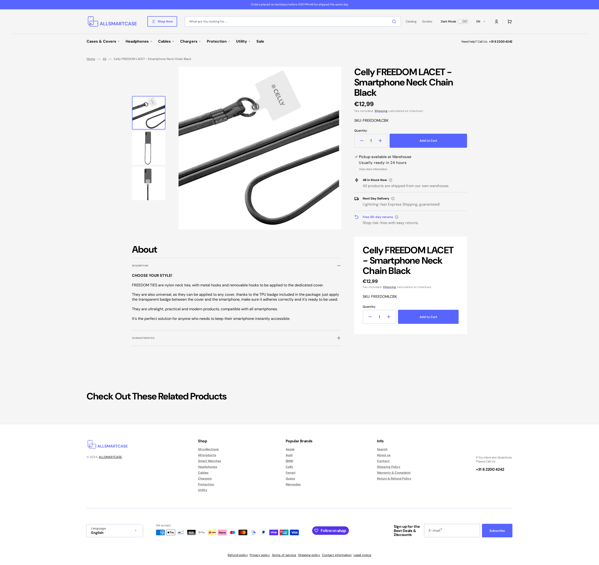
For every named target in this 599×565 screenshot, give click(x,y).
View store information (373, 169)
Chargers (205, 478)
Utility (202, 490)
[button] (496, 21)
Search (382, 449)
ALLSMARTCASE (110, 457)
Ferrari (291, 473)
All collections (208, 449)
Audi (289, 455)
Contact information (337, 555)
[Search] (395, 21)
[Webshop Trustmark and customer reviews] (490, 450)
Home (91, 59)
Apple (290, 449)
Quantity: (360, 131)
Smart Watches (209, 461)
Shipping (381, 111)
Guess (290, 478)
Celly (289, 467)
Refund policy (238, 555)
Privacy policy (260, 555)
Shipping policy (309, 555)
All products (207, 455)
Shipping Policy (388, 467)
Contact (383, 461)
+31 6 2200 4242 (500, 42)
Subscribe (497, 531)
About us (384, 455)
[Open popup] (390, 180)
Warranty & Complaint (394, 473)
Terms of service (284, 555)
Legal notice (362, 555)
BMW (289, 461)
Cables (203, 473)
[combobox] (293, 21)
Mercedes (293, 484)
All (104, 59)
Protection (206, 484)
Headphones (207, 467)
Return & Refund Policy (394, 478)
